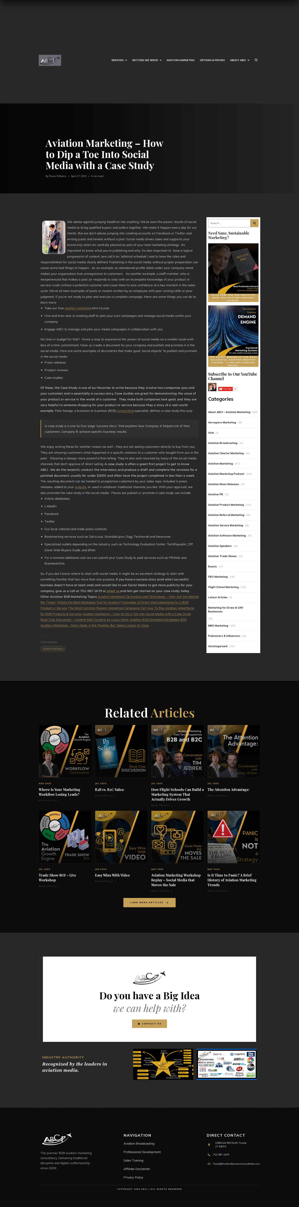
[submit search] (255, 223)
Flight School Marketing (223, 587)
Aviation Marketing (220, 463)
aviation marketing (78, 308)
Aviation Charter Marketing (226, 453)
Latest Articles (218, 597)
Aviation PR (215, 494)
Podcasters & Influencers (224, 635)
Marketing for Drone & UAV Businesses (225, 609)
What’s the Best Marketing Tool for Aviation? (89, 602)
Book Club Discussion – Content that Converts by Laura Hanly (84, 620)
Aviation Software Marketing (227, 535)
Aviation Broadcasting (222, 443)
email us (113, 591)
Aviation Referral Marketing (226, 515)
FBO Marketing (218, 576)
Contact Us (151, 1023)
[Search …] (229, 223)
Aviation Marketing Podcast (226, 473)
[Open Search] (256, 60)
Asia (211, 432)
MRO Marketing (218, 625)
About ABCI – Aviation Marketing (229, 412)
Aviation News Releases (223, 484)
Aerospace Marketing (222, 422)
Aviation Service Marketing (225, 525)
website (80, 487)
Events (212, 566)
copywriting (125, 411)
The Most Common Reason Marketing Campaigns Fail (107, 608)
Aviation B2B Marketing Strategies (154, 620)
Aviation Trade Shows (222, 556)
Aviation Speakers (220, 546)
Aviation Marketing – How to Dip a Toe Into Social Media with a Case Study (137, 614)
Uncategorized (217, 646)
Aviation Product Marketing (226, 504)
